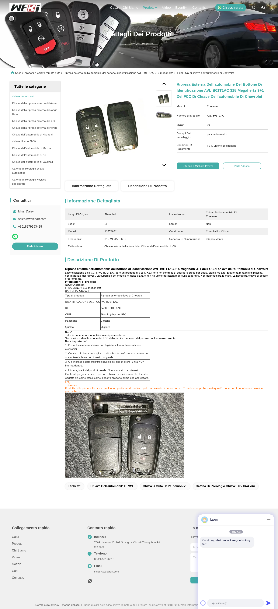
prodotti (149, 7)
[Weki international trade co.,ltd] (25, 7)
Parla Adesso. (35, 246)
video (166, 7)
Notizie (16, 564)
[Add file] (203, 603)
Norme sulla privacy (47, 604)
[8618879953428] (90, 581)
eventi (180, 7)
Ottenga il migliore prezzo (198, 166)
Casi (15, 570)
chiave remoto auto (48, 72)
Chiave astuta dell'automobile (164, 486)
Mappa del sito (71, 604)
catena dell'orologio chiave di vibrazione (226, 486)
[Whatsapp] (15, 236)
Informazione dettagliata (91, 186)
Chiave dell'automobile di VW (111, 486)
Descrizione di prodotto (147, 186)
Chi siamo (130, 7)
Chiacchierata (232, 7)
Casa (114, 7)
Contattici (199, 7)
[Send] (269, 603)
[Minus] (268, 519)
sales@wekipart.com (32, 219)
